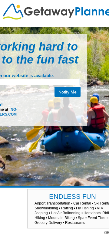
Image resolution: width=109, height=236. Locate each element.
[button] (14, 198)
